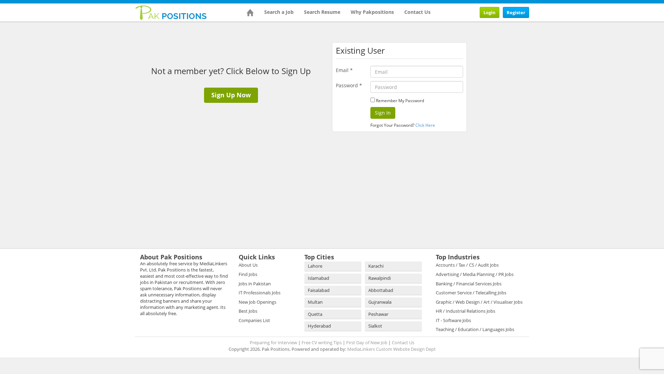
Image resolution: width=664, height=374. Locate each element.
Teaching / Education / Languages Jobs (475, 329)
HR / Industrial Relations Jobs (465, 311)
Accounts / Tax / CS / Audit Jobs (467, 265)
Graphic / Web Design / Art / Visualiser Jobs (479, 302)
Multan (315, 302)
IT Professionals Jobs (259, 293)
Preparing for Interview (273, 342)
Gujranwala (379, 302)
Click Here (425, 125)
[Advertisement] (515, 68)
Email (344, 70)
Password (349, 85)
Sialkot (375, 326)
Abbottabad (380, 290)
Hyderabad (319, 326)
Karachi (376, 266)
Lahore (315, 266)
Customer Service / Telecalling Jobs (471, 293)
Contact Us (417, 12)
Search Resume (322, 12)
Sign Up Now (231, 95)
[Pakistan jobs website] (171, 12)
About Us (248, 265)
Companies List (254, 320)
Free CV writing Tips (322, 342)
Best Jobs (248, 311)
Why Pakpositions (372, 12)
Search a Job (279, 12)
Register (516, 12)
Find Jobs (248, 274)
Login (489, 12)
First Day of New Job (366, 342)
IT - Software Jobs (453, 320)
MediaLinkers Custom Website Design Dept (391, 349)
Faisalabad (319, 290)
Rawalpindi (379, 278)
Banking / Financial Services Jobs (468, 283)
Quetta (315, 314)
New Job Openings (257, 302)
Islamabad (318, 278)
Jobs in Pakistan (255, 283)
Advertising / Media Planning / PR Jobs (475, 274)
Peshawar (378, 314)
